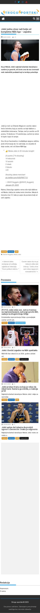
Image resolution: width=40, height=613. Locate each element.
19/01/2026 (7, 347)
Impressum (4, 588)
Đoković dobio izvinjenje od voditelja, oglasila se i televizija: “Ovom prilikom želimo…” (10, 265)
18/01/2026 (7, 384)
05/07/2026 (7, 307)
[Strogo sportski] (20, 15)
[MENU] (37, 18)
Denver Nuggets (8, 254)
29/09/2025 (7, 424)
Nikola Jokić (17, 254)
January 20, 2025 (12, 185)
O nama (3, 591)
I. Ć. (15, 37)
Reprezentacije (20, 323)
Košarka (4, 251)
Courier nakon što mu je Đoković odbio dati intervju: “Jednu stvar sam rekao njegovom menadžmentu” (30, 267)
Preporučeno (24, 359)
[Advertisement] (20, 99)
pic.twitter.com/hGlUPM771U (16, 178)
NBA (16, 251)
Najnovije (11, 251)
